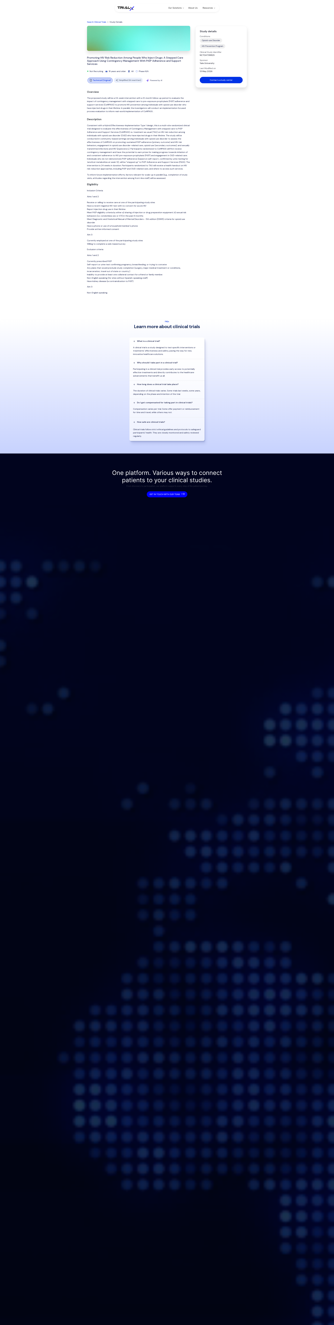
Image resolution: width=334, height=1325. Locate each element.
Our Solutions (175, 8)
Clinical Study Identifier (211, 52)
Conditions (205, 36)
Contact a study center (221, 80)
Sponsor (204, 60)
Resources (208, 8)
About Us (193, 8)
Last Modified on (208, 68)
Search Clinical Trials (96, 22)
